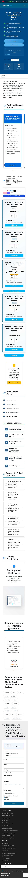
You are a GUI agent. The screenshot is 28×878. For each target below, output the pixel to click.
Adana (15, 699)
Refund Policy (5, 820)
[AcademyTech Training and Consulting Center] (8, 5)
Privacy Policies (5, 875)
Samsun (7, 718)
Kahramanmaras (17, 718)
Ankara (14, 692)
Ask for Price (12, 165)
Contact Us (5, 850)
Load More (14, 355)
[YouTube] (23, 1)
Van (13, 714)
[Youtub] (6, 863)
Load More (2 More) (14, 291)
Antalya (13, 696)
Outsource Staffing (7, 828)
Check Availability (14, 382)
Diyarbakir (7, 703)
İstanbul (7, 692)
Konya (6, 707)
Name (5, 759)
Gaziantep (7, 699)
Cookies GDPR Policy (7, 813)
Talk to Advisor (14, 45)
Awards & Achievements (8, 833)
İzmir (21, 692)
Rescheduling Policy (7, 823)
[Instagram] (26, 1)
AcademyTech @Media (8, 845)
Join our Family (6, 825)
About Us (4, 840)
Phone (7, 799)
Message (6, 781)
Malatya (14, 707)
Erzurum (15, 710)
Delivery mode (7, 790)
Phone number (8, 775)
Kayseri (15, 703)
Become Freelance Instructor (10, 830)
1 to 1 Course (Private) (8, 835)
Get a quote (7, 54)
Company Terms (6, 810)
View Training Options (12, 41)
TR (5, 1)
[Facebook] (21, 1)
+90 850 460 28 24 (8, 855)
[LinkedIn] (24, 1)
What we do (5, 843)
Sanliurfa (20, 714)
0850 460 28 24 (11, 1)
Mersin (6, 714)
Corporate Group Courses (8, 838)
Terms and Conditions (7, 815)
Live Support (6, 858)
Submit (13, 804)
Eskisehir (7, 710)
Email (5, 764)
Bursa (6, 696)
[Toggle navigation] (24, 5)
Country (6, 770)
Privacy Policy (6, 818)
